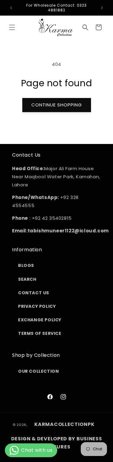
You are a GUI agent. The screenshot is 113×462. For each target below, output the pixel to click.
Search (27, 279)
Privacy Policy (37, 306)
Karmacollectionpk (64, 424)
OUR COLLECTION (38, 371)
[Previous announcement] (11, 7)
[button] (12, 27)
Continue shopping (56, 105)
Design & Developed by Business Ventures (56, 442)
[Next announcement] (101, 7)
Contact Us (33, 293)
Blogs (26, 265)
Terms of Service (39, 333)
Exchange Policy (39, 320)
